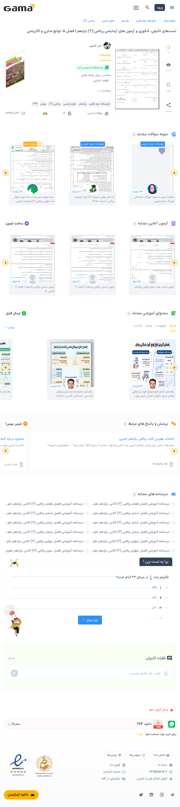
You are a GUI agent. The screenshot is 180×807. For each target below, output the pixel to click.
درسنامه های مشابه (153, 494)
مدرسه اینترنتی (111, 772)
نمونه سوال (169, 21)
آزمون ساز (115, 765)
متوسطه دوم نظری (146, 21)
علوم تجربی (108, 21)
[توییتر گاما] (141, 795)
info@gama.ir (158, 772)
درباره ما (162, 765)
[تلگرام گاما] (172, 795)
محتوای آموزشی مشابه (150, 313)
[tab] (105, 55)
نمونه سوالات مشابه (152, 134)
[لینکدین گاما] (151, 795)
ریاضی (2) (89, 21)
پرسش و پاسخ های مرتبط (148, 424)
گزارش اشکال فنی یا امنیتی (152, 779)
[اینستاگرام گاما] (162, 795)
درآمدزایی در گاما (111, 779)
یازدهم (125, 21)
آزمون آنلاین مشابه (153, 223)
